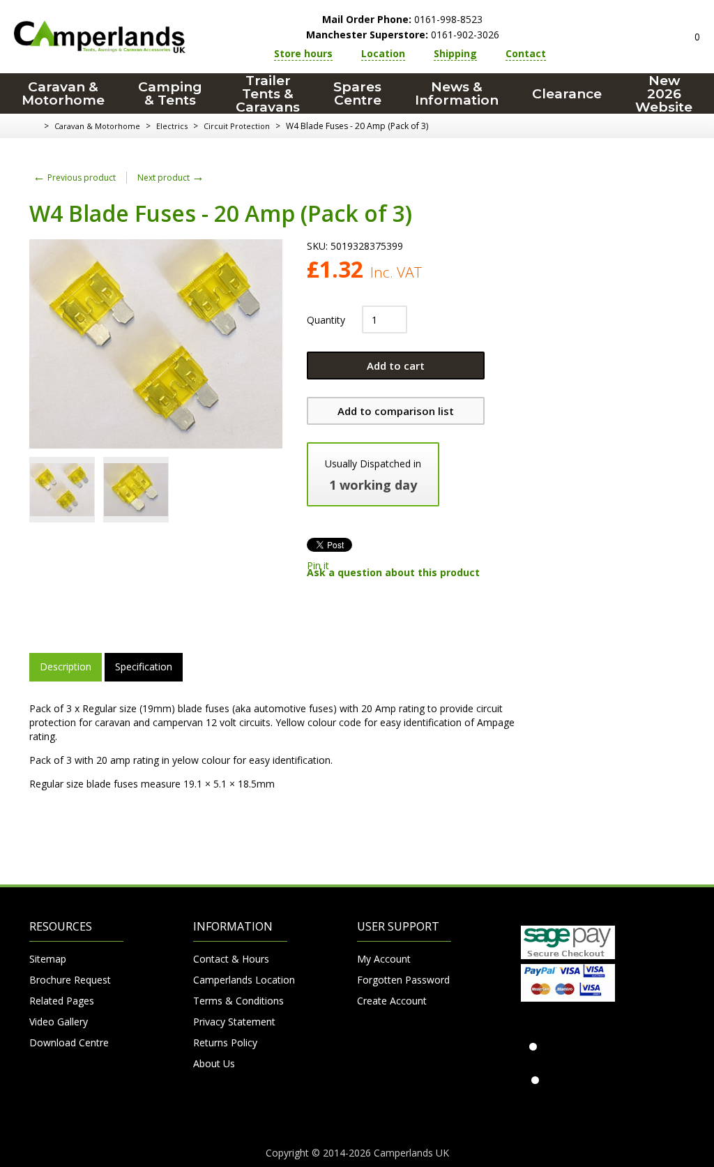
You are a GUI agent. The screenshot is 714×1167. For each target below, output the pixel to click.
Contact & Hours (231, 958)
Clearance (567, 94)
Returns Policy (225, 1042)
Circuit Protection (237, 126)
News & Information (457, 93)
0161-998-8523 (402, 19)
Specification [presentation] (143, 666)
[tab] (65, 667)
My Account (384, 958)
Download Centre (69, 1042)
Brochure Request (70, 979)
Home (34, 126)
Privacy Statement (234, 1021)
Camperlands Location (240, 979)
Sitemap (47, 958)
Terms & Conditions (238, 1000)
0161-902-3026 (402, 34)
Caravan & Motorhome (63, 93)
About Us (214, 1063)
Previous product (74, 177)
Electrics (172, 126)
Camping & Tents (170, 93)
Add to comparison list (395, 411)
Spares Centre (357, 93)
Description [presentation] (65, 666)
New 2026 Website (663, 93)
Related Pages (61, 1000)
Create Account (392, 1000)
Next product (170, 177)
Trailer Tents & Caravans (268, 93)
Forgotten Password (403, 979)
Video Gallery (58, 1021)
